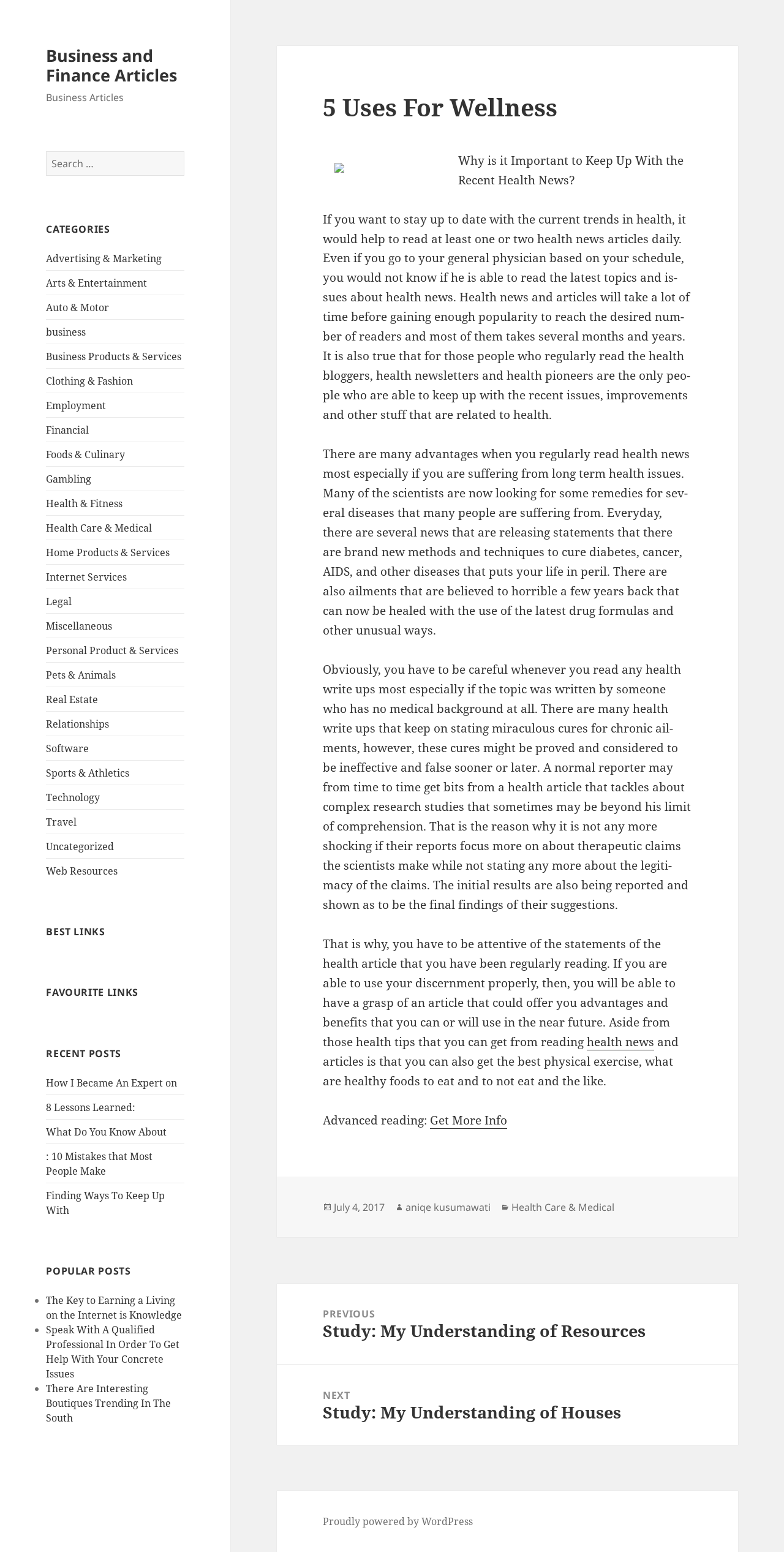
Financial (67, 430)
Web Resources (82, 871)
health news (620, 1042)
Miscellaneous (79, 626)
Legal (59, 601)
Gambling (68, 479)
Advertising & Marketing (104, 258)
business (66, 332)
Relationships (77, 724)
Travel (61, 822)
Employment (76, 405)
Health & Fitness (84, 503)
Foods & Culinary (85, 454)
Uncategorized (80, 846)
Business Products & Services (113, 356)
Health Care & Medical (99, 528)
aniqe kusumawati (448, 1207)
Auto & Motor (77, 307)
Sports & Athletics (87, 773)
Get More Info (468, 1120)
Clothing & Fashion (89, 381)
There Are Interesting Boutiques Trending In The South (108, 1403)
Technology (73, 797)
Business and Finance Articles (111, 65)
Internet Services (86, 577)
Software (67, 748)
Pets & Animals (81, 675)
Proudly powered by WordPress (398, 1521)
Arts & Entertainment (96, 283)
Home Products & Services (108, 552)
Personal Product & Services (112, 650)
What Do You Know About (106, 1132)
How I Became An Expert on (111, 1083)
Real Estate (72, 699)
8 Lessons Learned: (90, 1107)
